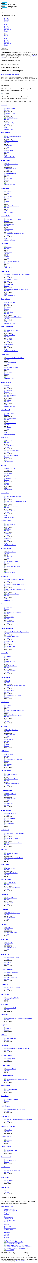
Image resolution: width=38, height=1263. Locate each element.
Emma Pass (4, 909)
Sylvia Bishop (5, 751)
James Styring (5, 1177)
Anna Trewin (5, 954)
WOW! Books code (9, 1220)
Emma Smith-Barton (7, 790)
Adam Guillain (5, 864)
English (6, 18)
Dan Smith (4, 726)
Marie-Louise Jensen (7, 326)
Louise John (4, 894)
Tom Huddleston (6, 770)
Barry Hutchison (6, 879)
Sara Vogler (4, 243)
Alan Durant (4, 437)
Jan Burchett (5, 188)
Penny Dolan (4, 1096)
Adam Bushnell (5, 410)
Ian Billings (4, 1014)
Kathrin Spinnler (6, 810)
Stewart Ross (5, 493)
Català (6, 21)
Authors (9, 74)
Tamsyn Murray (6, 1146)
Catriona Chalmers (6, 1055)
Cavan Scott (4, 576)
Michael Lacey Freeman (8, 1126)
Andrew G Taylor (6, 382)
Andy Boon (4, 1025)
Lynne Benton (5, 994)
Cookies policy (8, 1229)
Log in (6, 31)
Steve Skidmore (5, 1167)
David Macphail (5, 132)
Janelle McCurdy (6, 1136)
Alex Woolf (4, 105)
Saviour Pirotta (5, 216)
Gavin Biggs (4, 1004)
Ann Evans (4, 465)
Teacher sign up (8, 1218)
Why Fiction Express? (10, 1210)
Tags (17, 74)
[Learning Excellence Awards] (16, 1248)
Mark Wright (5, 1187)
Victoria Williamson (7, 969)
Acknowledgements (9, 1209)
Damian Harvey (5, 160)
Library (6, 26)
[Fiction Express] (9, 8)
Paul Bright (4, 1045)
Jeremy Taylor (5, 939)
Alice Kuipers (5, 702)
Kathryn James (5, 299)
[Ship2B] (9, 1250)
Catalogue (7, 1212)
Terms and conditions (10, 1228)
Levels (5, 74)
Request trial (7, 29)
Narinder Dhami (6, 548)
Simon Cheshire (5, 271)
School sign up (8, 1217)
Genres (14, 74)
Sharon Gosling (5, 677)
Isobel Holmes (5, 1116)
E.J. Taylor (4, 924)
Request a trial (9, 1206)
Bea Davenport (5, 1085)
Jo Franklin (4, 653)
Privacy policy (8, 1226)
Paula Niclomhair (6, 1157)
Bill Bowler (4, 1035)
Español (6, 20)
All (1, 74)
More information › (21, 1260)
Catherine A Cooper (7, 1075)
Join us (6, 1221)
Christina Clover (6, 520)
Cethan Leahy (5, 354)
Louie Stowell (5, 830)
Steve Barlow (5, 984)
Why (5, 24)
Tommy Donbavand (7, 628)
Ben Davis (4, 849)
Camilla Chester (5, 1065)
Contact (6, 28)
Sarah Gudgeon (5, 1106)
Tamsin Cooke (5, 604)
